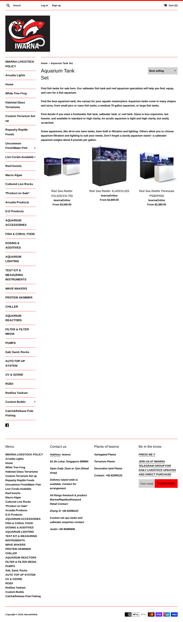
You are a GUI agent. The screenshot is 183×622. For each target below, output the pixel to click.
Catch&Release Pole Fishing (19, 413)
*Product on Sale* (17, 193)
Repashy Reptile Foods (16, 132)
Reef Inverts (13, 165)
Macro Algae (13, 175)
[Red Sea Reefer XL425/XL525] (109, 166)
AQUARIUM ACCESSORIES (16, 223)
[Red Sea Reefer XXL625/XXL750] (62, 166)
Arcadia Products (17, 202)
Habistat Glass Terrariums (15, 105)
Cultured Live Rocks (19, 184)
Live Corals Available (20, 157)
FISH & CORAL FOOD (20, 233)
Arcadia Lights (15, 75)
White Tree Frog (16, 93)
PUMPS (10, 342)
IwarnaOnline (30, 614)
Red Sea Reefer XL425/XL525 (109, 191)
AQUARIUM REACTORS (13, 318)
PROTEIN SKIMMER (19, 297)
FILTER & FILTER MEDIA (17, 332)
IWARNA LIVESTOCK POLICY (19, 64)
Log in (44, 5)
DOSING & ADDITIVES (13, 245)
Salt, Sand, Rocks (17, 352)
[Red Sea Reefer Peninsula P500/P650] (157, 166)
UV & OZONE (14, 374)
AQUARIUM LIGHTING (13, 259)
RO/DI (9, 383)
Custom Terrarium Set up (20, 118)
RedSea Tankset (16, 392)
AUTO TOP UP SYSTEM (15, 363)
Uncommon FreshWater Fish (20, 146)
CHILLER (11, 306)
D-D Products (14, 211)
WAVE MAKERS (16, 288)
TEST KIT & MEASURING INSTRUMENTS (15, 275)
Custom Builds (20, 401)
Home (9, 84)
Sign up (56, 5)
